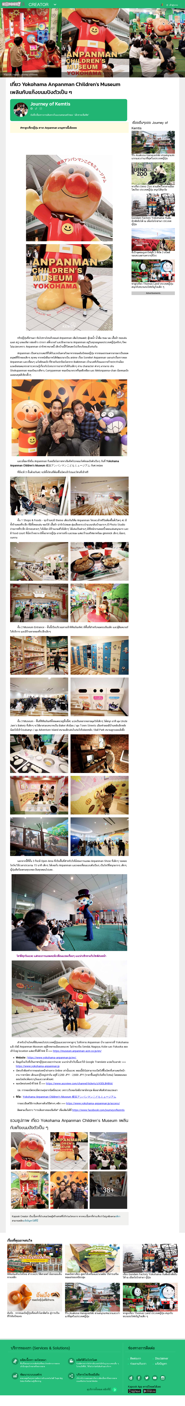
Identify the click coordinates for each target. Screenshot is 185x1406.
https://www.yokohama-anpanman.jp (38, 1066)
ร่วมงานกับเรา (138, 1363)
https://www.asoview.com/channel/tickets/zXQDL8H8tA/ (79, 1083)
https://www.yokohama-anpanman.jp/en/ (52, 1057)
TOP (178, 1401)
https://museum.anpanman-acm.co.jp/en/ (77, 1050)
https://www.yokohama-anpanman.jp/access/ (93, 1103)
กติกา (117, 1216)
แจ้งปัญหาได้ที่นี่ (30, 1220)
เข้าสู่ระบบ (173, 5)
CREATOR (38, 4)
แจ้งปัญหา (161, 1363)
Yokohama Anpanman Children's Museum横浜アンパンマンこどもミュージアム (69, 1096)
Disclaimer (161, 1358)
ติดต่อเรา (135, 1358)
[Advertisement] (69, 143)
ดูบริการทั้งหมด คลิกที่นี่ (99, 1389)
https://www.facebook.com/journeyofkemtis (98, 1110)
